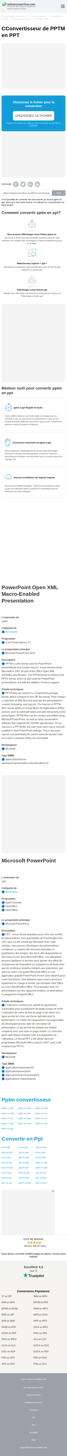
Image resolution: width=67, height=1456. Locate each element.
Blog (34, 1440)
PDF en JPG (8, 1357)
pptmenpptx (25, 1108)
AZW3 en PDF (9, 1333)
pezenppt (7, 1183)
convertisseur (26, 1100)
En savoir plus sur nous (33, 1387)
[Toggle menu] (63, 6)
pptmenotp (24, 1113)
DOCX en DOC (41, 1345)
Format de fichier (33, 1395)
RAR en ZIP (8, 1314)
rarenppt (6, 1172)
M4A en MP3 (8, 1302)
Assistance (33, 1410)
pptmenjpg (7, 1128)
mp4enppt (24, 1172)
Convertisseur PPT (21, 19)
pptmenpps (25, 1118)
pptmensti (7, 1118)
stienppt (6, 1157)
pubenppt (24, 1177)
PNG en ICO (40, 1364)
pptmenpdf (7, 1108)
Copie (58, 193)
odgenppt (7, 1152)
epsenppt (24, 1162)
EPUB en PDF (41, 1302)
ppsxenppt (7, 1167)
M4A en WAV (8, 1320)
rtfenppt (6, 1147)
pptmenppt (41, 1123)
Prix (33, 1425)
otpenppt (24, 1152)
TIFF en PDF (8, 1364)
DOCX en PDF (41, 1351)
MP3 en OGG (41, 1314)
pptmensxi (41, 1113)
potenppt (40, 1157)
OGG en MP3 (41, 1327)
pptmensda (8, 1123)
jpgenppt (23, 1167)
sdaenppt (7, 1162)
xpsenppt (41, 1172)
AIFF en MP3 (40, 1320)
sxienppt (40, 1152)
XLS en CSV (40, 1339)
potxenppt (41, 1183)
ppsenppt (24, 1157)
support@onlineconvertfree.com (33, 1447)
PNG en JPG (40, 1333)
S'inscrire (33, 125)
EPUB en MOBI (10, 1308)
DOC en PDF (8, 1351)
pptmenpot (41, 1118)
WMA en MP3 (41, 1308)
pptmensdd (25, 1123)
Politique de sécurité (33, 1402)
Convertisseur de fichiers (14, 16)
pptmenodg (8, 1113)
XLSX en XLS (9, 1345)
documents (11, 631)
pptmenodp (42, 1108)
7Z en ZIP (7, 1296)
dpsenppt (41, 1177)
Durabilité (33, 1432)
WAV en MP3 (40, 1296)
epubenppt (41, 1167)
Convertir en (22, 1139)
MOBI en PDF (9, 1327)
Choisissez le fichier (33, 115)
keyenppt (7, 1177)
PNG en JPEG (9, 1339)
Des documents (38, 16)
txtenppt (23, 1147)
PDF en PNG (40, 1357)
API (33, 1417)
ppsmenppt (25, 1183)
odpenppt (41, 1147)
